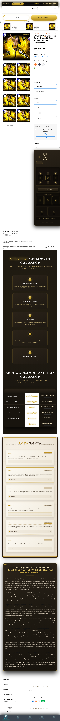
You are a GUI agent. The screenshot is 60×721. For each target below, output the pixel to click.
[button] (19, 232)
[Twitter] (52, 246)
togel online (39, 86)
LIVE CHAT (54, 718)
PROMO (6, 718)
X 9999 (38, 107)
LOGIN (18, 718)
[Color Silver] (43, 64)
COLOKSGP (35, 708)
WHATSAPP (42, 718)
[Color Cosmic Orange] (35, 64)
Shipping (43, 51)
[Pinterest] (54, 246)
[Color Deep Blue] (39, 64)
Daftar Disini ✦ (6, 3)
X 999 (37, 102)
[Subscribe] (47, 690)
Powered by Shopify (43, 708)
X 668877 (38, 118)
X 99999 (38, 113)
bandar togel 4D (40, 91)
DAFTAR (30, 718)
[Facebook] (49, 246)
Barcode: (45, 45)
